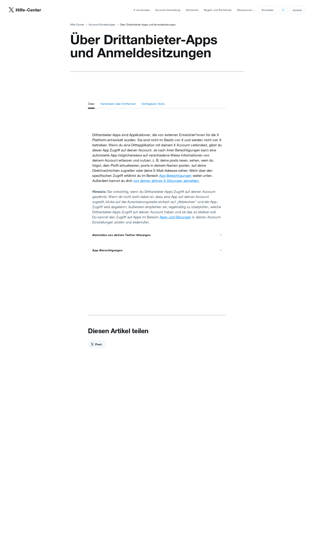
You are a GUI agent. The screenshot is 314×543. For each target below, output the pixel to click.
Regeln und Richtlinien (218, 10)
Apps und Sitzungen (175, 217)
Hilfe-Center (77, 24)
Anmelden (267, 10)
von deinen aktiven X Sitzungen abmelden (166, 181)
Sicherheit (192, 10)
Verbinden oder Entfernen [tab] (118, 104)
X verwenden (142, 10)
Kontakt (297, 10)
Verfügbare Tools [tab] (153, 104)
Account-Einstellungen (102, 24)
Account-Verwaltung (167, 10)
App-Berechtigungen (175, 175)
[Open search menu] (283, 10)
